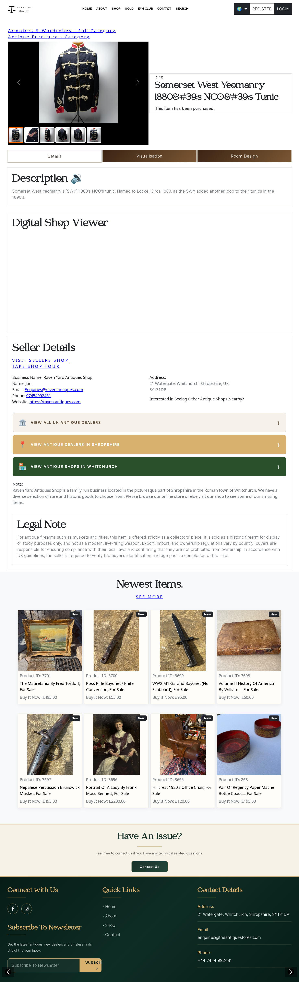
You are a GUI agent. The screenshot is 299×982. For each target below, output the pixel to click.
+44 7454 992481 (215, 960)
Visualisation (149, 156)
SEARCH (182, 8)
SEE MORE (149, 597)
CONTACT (164, 8)
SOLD (129, 8)
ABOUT (101, 8)
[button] (18, 82)
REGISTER (262, 9)
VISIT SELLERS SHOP (40, 360)
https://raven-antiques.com (55, 401)
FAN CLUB (145, 8)
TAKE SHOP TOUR (36, 366)
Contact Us (149, 867)
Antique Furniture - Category (49, 37)
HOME (87, 8)
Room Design (244, 156)
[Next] (291, 972)
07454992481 (38, 395)
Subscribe (96, 965)
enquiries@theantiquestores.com (229, 937)
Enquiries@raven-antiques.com (54, 389)
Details (55, 156)
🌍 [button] (239, 9)
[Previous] (8, 972)
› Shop (109, 925)
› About (110, 916)
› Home (110, 906)
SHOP (116, 8)
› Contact (111, 934)
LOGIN (283, 9)
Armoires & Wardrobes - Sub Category (62, 30)
